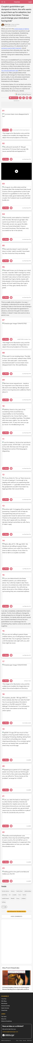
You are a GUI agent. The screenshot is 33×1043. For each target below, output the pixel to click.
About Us (3, 1019)
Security (24, 1040)
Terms (17, 1040)
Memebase (4, 1003)
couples (14, 894)
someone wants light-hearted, (11, 48)
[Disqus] (16, 942)
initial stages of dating (21, 29)
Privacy (20, 1040)
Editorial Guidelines (6, 1021)
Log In (30, 2)
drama (12, 891)
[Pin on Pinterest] (11, 130)
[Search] (4, 2)
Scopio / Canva (28, 680)
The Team (3, 1016)
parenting (4, 894)
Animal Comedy (5, 1005)
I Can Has (3, 998)
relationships (27, 891)
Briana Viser (8, 24)
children (23, 898)
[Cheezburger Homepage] (16, 1036)
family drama (5, 891)
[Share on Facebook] (20, 97)
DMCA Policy (29, 1040)
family (24, 894)
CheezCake (17, 2)
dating (3, 902)
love (20, 894)
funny (17, 898)
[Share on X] (23, 97)
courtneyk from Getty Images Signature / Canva (23, 130)
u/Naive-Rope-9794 (27, 159)
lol (9, 894)
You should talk (9, 70)
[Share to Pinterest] (27, 97)
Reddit (12, 898)
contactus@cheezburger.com (10, 1031)
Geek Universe (5, 1008)
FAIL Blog (3, 1001)
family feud (19, 891)
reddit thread (5, 898)
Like (5, 907)
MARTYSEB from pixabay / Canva (24, 339)
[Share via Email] (30, 97)
